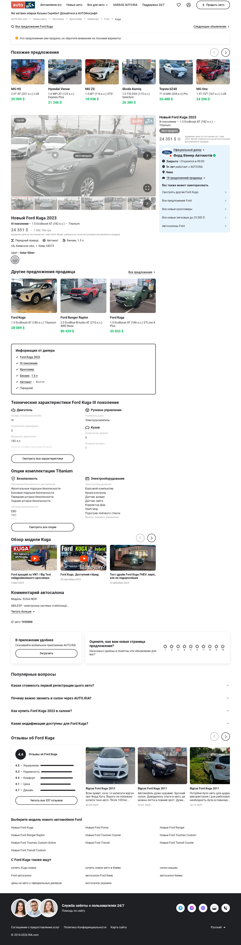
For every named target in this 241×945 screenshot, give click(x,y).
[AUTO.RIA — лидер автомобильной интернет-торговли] (23, 4)
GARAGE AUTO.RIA (125, 5)
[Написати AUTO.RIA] (214, 908)
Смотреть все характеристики (42, 458)
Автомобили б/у (51, 5)
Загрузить (46, 653)
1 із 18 (20, 120)
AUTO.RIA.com (19, 19)
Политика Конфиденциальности (85, 927)
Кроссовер (76, 19)
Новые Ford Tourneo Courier (103, 835)
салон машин (168, 867)
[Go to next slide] (151, 296)
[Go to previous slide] (16, 296)
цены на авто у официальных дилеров (36, 883)
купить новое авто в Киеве (103, 867)
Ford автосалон (21, 875)
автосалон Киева (171, 875)
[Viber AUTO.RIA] (203, 908)
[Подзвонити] (225, 908)
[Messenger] (192, 908)
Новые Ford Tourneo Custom (178, 835)
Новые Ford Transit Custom (28, 850)
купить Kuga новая (23, 867)
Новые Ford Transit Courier (177, 842)
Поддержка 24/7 (153, 5)
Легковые (58, 19)
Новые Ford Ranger (172, 827)
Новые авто (74, 5)
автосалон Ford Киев (99, 875)
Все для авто (96, 5)
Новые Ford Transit (97, 842)
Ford (106, 19)
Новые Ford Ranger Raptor (28, 835)
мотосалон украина (98, 883)
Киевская (93, 19)
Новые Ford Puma (97, 827)
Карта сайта (119, 927)
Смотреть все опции (42, 527)
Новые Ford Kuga (22, 827)
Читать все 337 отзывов (46, 800)
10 (223, 650)
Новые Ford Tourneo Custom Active (33, 842)
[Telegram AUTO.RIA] (180, 908)
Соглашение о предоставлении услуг (35, 927)
